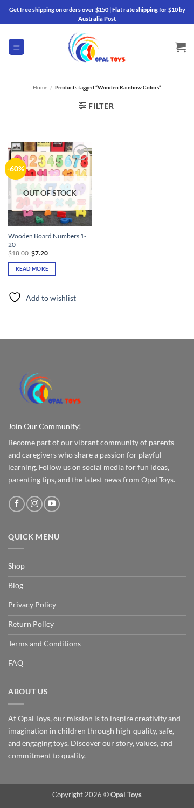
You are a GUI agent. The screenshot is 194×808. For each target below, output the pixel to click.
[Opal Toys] (50, 387)
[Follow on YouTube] (52, 504)
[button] (16, 47)
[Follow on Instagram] (34, 504)
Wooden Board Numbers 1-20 (47, 240)
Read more (32, 268)
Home (40, 87)
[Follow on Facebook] (17, 504)
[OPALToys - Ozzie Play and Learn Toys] (97, 47)
